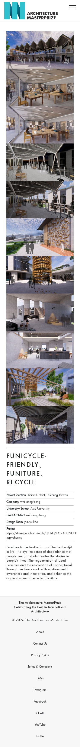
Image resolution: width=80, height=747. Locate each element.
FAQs (40, 678)
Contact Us (40, 643)
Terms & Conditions (40, 666)
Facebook (40, 701)
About (40, 632)
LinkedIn (40, 713)
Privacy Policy (40, 655)
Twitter (40, 736)
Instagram (40, 690)
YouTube (40, 724)
